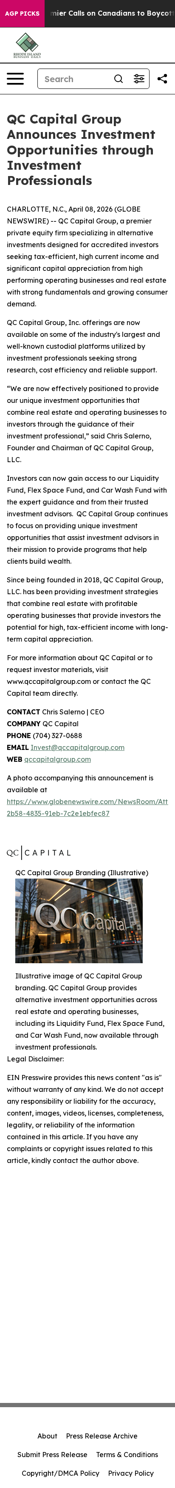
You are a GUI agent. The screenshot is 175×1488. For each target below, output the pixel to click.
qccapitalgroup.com (57, 759)
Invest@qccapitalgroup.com (77, 747)
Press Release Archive (102, 1436)
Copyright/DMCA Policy (60, 1473)
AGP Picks (22, 13)
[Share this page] (162, 78)
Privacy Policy (131, 1473)
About (47, 1436)
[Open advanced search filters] (139, 78)
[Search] (118, 78)
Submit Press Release (52, 1454)
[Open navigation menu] (15, 78)
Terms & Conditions (127, 1454)
